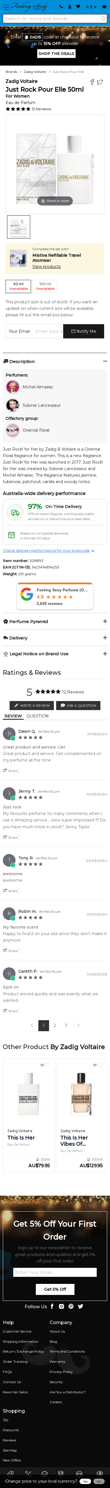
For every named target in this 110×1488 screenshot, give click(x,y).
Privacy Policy (61, 1372)
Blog (53, 1341)
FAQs (7, 1372)
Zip (5, 1420)
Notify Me (85, 331)
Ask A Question (81, 705)
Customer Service (17, 1331)
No (99, 1481)
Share (12, 771)
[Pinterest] (71, 1307)
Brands (11, 72)
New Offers (12, 1460)
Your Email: (19, 331)
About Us (57, 1331)
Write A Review (35, 705)
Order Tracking (15, 1361)
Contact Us (12, 1382)
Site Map (10, 1450)
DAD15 (35, 37)
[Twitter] (100, 82)
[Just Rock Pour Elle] (18, 227)
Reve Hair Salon (15, 1392)
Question (38, 716)
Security (56, 1382)
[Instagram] (61, 1307)
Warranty (57, 1361)
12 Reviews (41, 109)
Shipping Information (20, 1341)
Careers (56, 1402)
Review (13, 716)
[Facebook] (93, 82)
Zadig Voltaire (35, 72)
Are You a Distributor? (68, 1392)
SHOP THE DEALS (56, 53)
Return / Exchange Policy (23, 1351)
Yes (85, 1481)
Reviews (9, 1440)
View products (46, 266)
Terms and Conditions (67, 1351)
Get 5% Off (55, 1289)
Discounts (11, 1430)
